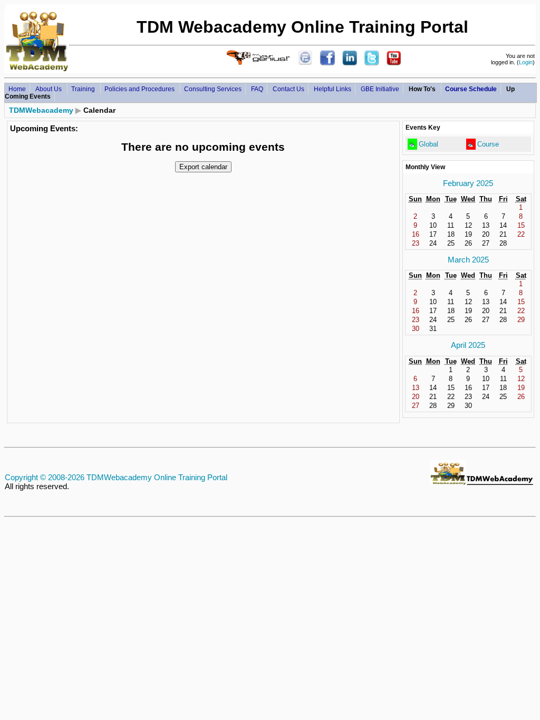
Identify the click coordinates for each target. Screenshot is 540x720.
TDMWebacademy (41, 110)
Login (526, 62)
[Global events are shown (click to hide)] (412, 145)
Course (488, 144)
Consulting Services (213, 88)
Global (428, 144)
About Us (49, 88)
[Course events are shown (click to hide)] (471, 145)
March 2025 (468, 259)
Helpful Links (332, 88)
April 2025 (468, 344)
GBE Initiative (380, 88)
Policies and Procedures (140, 88)
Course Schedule (471, 88)
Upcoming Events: (44, 128)
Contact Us (288, 88)
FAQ (257, 88)
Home (17, 88)
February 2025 (468, 183)
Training (84, 88)
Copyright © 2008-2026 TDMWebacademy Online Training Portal (116, 477)
